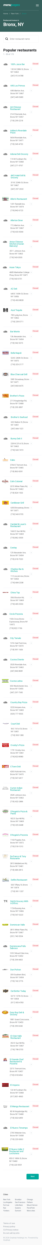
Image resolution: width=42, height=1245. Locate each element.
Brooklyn (18, 1199)
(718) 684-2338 (17, 583)
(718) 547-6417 (16, 778)
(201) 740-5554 (16, 936)
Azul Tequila (16, 310)
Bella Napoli (16, 353)
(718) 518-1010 (16, 846)
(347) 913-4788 (17, 76)
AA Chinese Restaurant (15, 108)
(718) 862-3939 (16, 538)
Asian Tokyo (15, 267)
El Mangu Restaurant (19, 1106)
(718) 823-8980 (16, 757)
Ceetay (13, 547)
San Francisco (20, 1202)
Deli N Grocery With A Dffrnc (19, 902)
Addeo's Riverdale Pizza (18, 131)
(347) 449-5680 (16, 97)
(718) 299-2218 (16, 121)
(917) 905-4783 (17, 1002)
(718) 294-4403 (16, 960)
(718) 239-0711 (17, 322)
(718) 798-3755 (16, 1049)
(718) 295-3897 (16, 407)
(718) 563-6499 (16, 1118)
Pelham (30, 1202)
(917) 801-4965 (16, 1096)
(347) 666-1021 (17, 429)
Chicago (30, 1199)
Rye (4, 1208)
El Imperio (14, 1085)
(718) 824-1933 (16, 493)
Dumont (18, 1211)
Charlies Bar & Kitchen (17, 570)
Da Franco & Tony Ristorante (18, 857)
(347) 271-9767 (16, 165)
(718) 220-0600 (16, 1139)
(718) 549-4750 (16, 144)
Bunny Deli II (16, 438)
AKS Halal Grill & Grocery (18, 176)
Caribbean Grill (17, 503)
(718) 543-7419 (17, 450)
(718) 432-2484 (16, 801)
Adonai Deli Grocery (19, 154)
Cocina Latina (16, 681)
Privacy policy (9, 1226)
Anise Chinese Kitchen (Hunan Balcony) (17, 244)
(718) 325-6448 (16, 825)
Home (5, 14)
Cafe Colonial (16, 481)
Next (33, 1176)
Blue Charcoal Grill (19, 374)
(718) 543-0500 (16, 257)
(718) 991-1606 (16, 650)
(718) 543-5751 (15, 279)
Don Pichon (15, 969)
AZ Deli (14, 289)
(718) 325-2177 (17, 364)
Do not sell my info (11, 1233)
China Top (15, 592)
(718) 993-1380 (17, 735)
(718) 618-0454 (16, 1075)
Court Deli (15, 724)
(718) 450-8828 (17, 300)
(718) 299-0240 (16, 1026)
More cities (31, 1211)
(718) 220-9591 (15, 1165)
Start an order (34, 70)
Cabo (12, 460)
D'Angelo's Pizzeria (19, 835)
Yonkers (6, 1211)
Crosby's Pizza (17, 745)
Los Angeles (7, 1202)
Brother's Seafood (19, 417)
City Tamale (15, 638)
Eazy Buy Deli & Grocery (17, 1013)
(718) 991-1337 (17, 891)
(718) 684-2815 (16, 870)
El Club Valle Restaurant (16, 1037)
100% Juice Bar (18, 64)
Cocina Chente (17, 659)
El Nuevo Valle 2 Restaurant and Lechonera (16, 1151)
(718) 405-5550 (16, 604)
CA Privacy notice (10, 1230)
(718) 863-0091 (16, 471)
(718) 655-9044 (16, 232)
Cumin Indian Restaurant (16, 789)
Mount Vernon (32, 1205)
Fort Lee (6, 1205)
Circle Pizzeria (16, 614)
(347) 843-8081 (16, 671)
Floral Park (31, 1208)
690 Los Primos (17, 85)
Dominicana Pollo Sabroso (18, 947)
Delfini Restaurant (19, 880)
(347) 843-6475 (17, 386)
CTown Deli (15, 766)
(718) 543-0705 (17, 514)
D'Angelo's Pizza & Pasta (18, 812)
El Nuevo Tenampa (19, 1128)
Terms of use (9, 1223)
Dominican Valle (17, 925)
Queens (18, 1208)
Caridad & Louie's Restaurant (18, 525)
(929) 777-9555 (16, 714)
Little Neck (19, 1205)
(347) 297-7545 (16, 692)
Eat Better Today (18, 991)
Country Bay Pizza (18, 702)
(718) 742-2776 (16, 981)
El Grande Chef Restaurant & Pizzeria (17, 1061)
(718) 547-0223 (16, 915)
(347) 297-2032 (17, 189)
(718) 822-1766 (15, 628)
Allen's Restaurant (18, 199)
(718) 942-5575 (16, 343)
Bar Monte (15, 331)
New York (15, 14)
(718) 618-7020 (16, 559)
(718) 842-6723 (16, 210)
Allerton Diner (16, 220)
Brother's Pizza (17, 396)
